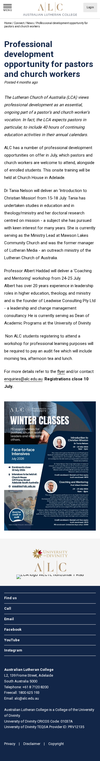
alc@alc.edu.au (26, 698)
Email (9, 619)
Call (7, 608)
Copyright (56, 744)
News (30, 23)
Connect (19, 23)
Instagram (13, 650)
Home (8, 23)
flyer (61, 371)
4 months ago (27, 82)
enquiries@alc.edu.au (23, 378)
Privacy (9, 744)
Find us (10, 598)
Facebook (12, 629)
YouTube (12, 640)
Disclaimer (31, 744)
